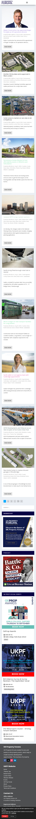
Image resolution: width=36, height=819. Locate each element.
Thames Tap (19, 168)
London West (17, 124)
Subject (9, 382)
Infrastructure (23, 80)
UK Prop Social (8, 782)
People (14, 36)
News (10, 36)
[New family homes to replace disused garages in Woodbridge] (18, 458)
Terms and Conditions (10, 788)
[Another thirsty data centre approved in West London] (18, 62)
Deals (25, 122)
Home (5, 769)
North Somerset (7, 327)
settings (14, 813)
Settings (12, 816)
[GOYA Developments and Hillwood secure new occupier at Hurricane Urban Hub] (18, 415)
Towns (12, 382)
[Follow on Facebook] (5, 760)
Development (27, 78)
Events (5, 780)
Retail (18, 276)
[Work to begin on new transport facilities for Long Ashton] (18, 309)
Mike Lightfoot (12, 34)
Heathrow (12, 80)
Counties (24, 166)
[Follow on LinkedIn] (15, 760)
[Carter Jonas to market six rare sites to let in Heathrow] (18, 106)
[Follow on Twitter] (8, 760)
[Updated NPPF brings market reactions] (18, 205)
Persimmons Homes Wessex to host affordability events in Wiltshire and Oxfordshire (15, 162)
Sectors (13, 327)
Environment (6, 80)
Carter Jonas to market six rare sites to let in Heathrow (18, 119)
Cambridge (6, 381)
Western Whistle (26, 168)
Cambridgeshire (26, 274)
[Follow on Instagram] (11, 760)
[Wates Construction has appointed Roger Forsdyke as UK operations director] (18, 18)
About (5, 784)
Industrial (11, 124)
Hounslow (17, 80)
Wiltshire (6, 169)
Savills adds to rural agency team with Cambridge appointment (16, 376)
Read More (8, 46)
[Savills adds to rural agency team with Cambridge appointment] (18, 362)
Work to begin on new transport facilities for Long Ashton (17, 322)
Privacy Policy (7, 786)
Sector (21, 276)
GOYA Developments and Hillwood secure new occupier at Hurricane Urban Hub (17, 429)
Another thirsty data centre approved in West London (17, 75)
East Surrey (6, 36)
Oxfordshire (12, 168)
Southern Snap (19, 36)
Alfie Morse (11, 166)
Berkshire (24, 432)
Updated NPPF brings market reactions (17, 217)
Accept (4, 816)
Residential (22, 476)
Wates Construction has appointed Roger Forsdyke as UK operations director (17, 31)
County (28, 166)
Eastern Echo (25, 219)
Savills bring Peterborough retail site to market (17, 271)
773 (18, 501)
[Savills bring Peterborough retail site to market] (18, 258)
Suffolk (9, 478)
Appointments (27, 34)
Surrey (25, 36)
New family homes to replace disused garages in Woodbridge (16, 471)
